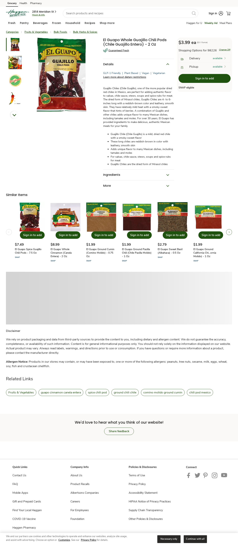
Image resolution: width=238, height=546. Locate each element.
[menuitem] (11, 23)
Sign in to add (204, 78)
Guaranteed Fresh (118, 50)
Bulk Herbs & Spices (85, 32)
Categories (12, 32)
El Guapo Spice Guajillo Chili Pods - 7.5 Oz (28, 251)
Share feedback (119, 431)
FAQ (15, 484)
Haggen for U (194, 23)
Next (14, 114)
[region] (119, 539)
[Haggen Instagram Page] (215, 475)
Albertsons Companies (84, 493)
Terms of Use (137, 475)
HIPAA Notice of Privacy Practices (150, 501)
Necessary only (168, 539)
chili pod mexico (200, 392)
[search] (193, 13)
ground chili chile (125, 392)
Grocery (12, 3)
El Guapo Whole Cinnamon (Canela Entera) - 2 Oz (61, 253)
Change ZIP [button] (225, 49)
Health (23, 3)
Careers (75, 501)
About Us (76, 475)
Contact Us (19, 475)
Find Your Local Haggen (27, 510)
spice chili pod (97, 392)
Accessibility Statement (143, 493)
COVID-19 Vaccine (24, 519)
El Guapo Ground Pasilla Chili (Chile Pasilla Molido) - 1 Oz (137, 253)
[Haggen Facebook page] (189, 475)
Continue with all (195, 539)
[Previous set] (9, 232)
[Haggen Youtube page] (224, 475)
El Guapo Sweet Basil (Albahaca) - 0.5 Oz (170, 251)
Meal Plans (226, 23)
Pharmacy (36, 3)
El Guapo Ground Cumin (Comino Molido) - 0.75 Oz (100, 253)
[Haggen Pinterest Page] (206, 475)
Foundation (77, 519)
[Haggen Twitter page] (197, 475)
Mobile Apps (20, 493)
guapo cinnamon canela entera (61, 392)
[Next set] (229, 232)
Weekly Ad (210, 23)
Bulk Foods (60, 32)
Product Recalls (79, 484)
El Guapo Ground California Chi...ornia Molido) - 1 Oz (204, 253)
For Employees (79, 510)
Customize (64, 540)
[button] (44, 11)
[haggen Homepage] (17, 13)
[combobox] (130, 13)
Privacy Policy (137, 484)
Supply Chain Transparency (146, 510)
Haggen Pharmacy (24, 527)
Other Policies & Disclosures (146, 519)
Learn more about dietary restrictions (124, 77)
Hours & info (38, 14)
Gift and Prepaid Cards (26, 501)
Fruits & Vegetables (36, 32)
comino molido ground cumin (162, 392)
